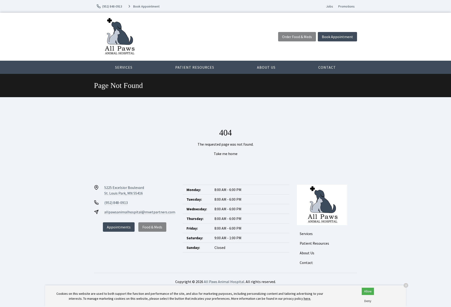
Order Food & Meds (297, 36)
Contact (327, 67)
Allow (368, 291)
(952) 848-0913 (116, 202)
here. (307, 298)
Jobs (329, 6)
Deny (367, 301)
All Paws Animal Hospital (224, 281)
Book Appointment (337, 36)
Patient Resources (194, 67)
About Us (266, 67)
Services (123, 67)
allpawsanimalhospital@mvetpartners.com (139, 212)
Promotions (346, 6)
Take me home (225, 153)
